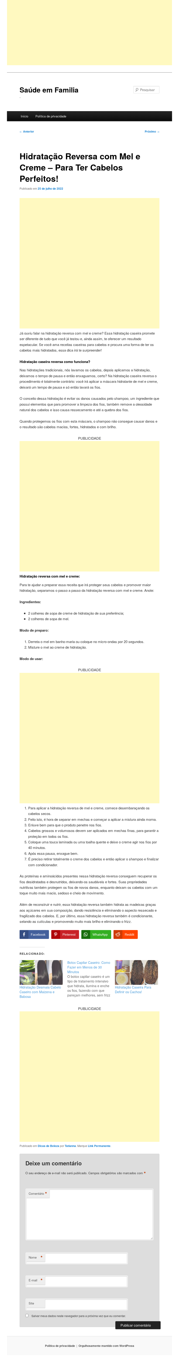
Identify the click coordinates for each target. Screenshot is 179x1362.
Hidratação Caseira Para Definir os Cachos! (133, 989)
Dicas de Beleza (48, 1146)
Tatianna (70, 1146)
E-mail (36, 1280)
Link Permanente (99, 1146)
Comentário (38, 1193)
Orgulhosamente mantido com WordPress (106, 1346)
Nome (36, 1257)
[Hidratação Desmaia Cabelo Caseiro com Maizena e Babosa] (41, 972)
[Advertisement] (89, 32)
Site (31, 1303)
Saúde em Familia (49, 90)
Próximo (152, 131)
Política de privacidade (50, 116)
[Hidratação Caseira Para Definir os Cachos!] (136, 972)
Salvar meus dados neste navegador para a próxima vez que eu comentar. (78, 1316)
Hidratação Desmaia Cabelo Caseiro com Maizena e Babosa (40, 992)
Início (24, 116)
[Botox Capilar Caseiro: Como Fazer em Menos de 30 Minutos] (91, 978)
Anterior (27, 131)
